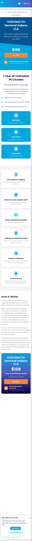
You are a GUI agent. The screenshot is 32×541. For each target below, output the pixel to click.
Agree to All (15, 528)
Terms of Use (16, 537)
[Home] (3, 3)
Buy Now (16, 55)
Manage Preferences (16, 532)
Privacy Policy (6, 537)
